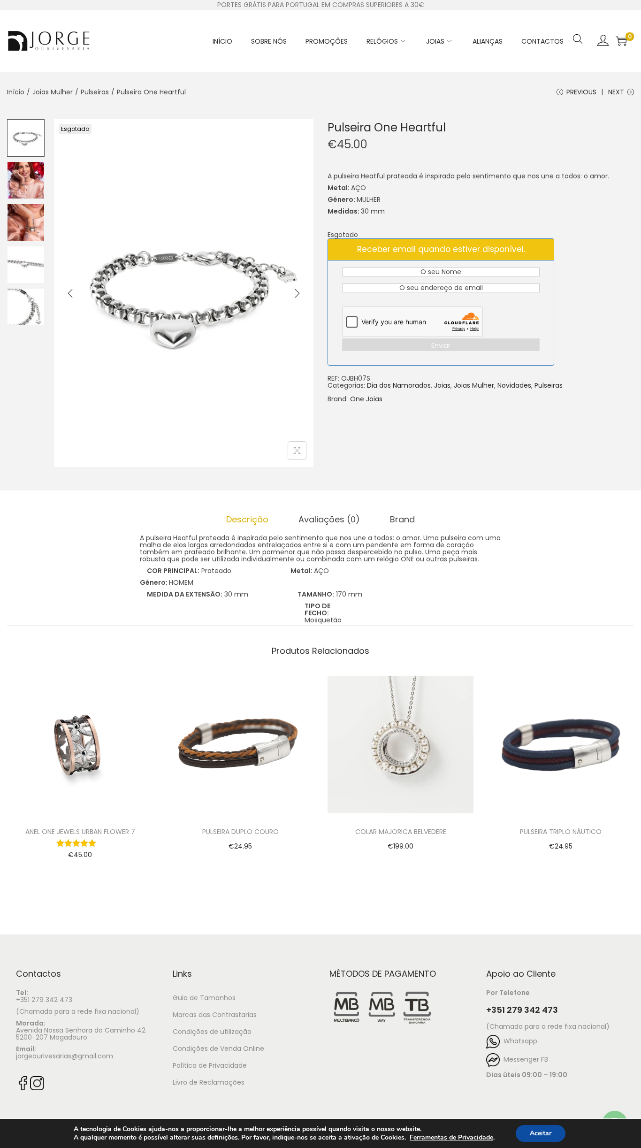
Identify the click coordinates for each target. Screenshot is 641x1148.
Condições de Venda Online (218, 1048)
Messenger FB (524, 1059)
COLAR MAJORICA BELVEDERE (400, 831)
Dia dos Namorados (399, 385)
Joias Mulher (52, 92)
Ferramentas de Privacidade (451, 1137)
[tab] (247, 519)
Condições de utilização (212, 1031)
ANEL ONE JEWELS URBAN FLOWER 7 (80, 831)
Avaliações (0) (329, 519)
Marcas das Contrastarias (215, 1014)
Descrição (247, 519)
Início (15, 92)
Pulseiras (95, 92)
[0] (621, 40)
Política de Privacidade (210, 1065)
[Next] (297, 293)
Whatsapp (518, 1041)
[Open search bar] (577, 27)
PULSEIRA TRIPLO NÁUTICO (561, 831)
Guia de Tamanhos (204, 998)
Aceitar (540, 1133)
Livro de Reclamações (208, 1082)
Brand (402, 519)
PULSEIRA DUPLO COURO (240, 831)
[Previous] (70, 293)
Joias (442, 385)
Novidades (514, 385)
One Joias (366, 399)
